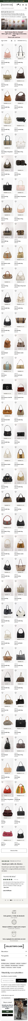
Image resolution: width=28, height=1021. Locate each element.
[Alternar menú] (26, 5)
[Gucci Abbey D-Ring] (20, 141)
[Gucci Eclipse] (20, 766)
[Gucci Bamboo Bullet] (7, 409)
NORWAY (23, 963)
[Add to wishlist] (2, 45)
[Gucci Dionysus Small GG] (7, 387)
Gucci (2, 61)
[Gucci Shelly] (20, 431)
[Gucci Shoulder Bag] (7, 51)
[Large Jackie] (20, 833)
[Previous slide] (5, 900)
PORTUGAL (9, 967)
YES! (7, 1011)
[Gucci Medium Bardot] (7, 454)
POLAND (19, 967)
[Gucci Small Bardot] (20, 632)
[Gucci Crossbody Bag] (20, 119)
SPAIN (14, 967)
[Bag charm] (7, 833)
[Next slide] (23, 900)
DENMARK (12, 963)
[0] (17, 5)
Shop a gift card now (14, 37)
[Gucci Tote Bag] (20, 565)
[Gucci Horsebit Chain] (20, 387)
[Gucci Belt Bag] (20, 163)
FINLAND (21, 965)
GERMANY (7, 965)
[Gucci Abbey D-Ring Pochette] (20, 208)
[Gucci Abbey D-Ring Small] (20, 275)
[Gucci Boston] (7, 364)
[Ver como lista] (15, 40)
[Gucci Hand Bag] (7, 186)
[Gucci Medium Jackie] (7, 253)
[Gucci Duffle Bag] (7, 230)
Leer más (24, 16)
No (7, 1015)
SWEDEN (18, 963)
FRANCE (3, 967)
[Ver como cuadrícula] (11, 40)
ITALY (2, 965)
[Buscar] (26, 8)
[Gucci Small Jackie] (20, 364)
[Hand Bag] (7, 811)
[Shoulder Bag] (20, 788)
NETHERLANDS (14, 965)
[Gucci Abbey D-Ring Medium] (7, 788)
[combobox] (14, 8)
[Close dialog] (26, 999)
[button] (7, 900)
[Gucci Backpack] (7, 342)
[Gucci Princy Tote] (7, 74)
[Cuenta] (20, 5)
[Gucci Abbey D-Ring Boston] (7, 141)
